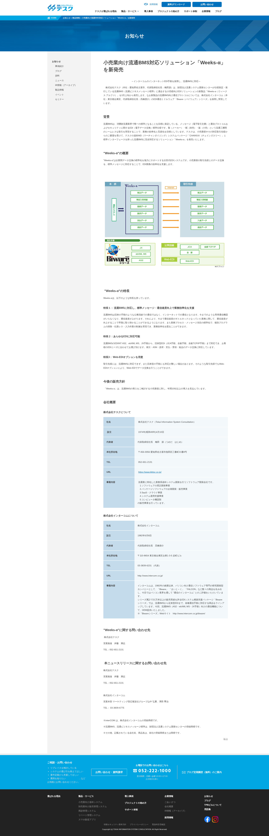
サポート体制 (190, 11)
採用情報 (169, 817)
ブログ (218, 11)
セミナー (59, 99)
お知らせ (66, 18)
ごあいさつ (170, 802)
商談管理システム (87, 811)
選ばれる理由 (53, 796)
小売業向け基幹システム (90, 802)
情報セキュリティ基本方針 (115, 824)
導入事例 (148, 11)
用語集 (207, 809)
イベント (59, 94)
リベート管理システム (89, 815)
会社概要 (169, 806)
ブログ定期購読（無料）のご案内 (204, 772)
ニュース (59, 80)
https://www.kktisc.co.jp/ (149, 472)
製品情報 (76, 18)
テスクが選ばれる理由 (106, 11)
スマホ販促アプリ (87, 819)
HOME (54, 18)
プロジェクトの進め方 (168, 11)
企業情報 (206, 11)
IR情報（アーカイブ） (66, 85)
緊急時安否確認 (158, 824)
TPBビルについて (213, 805)
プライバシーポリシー (139, 824)
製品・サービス (129, 11)
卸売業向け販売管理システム (92, 806)
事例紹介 (59, 66)
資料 (57, 75)
